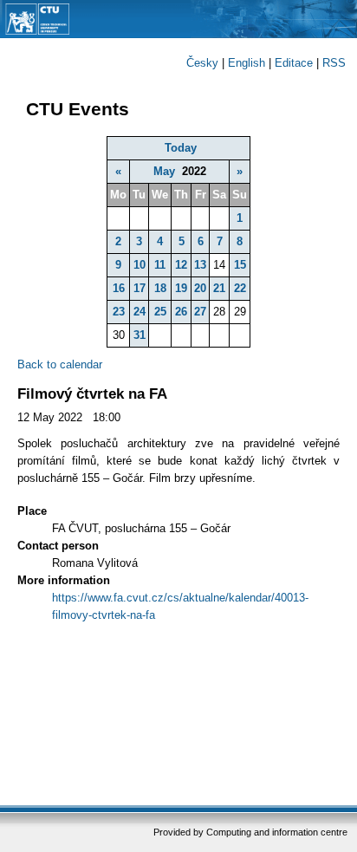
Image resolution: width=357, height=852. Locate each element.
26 (181, 311)
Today (181, 147)
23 (119, 311)
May (164, 171)
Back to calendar (59, 364)
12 (181, 264)
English (246, 62)
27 (200, 311)
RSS (334, 62)
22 (240, 288)
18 (160, 288)
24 (139, 311)
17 (139, 288)
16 (119, 288)
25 (160, 311)
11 (160, 264)
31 (139, 334)
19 (181, 288)
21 (219, 288)
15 (240, 264)
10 (139, 264)
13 (200, 264)
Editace (294, 62)
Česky (202, 62)
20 (200, 288)
